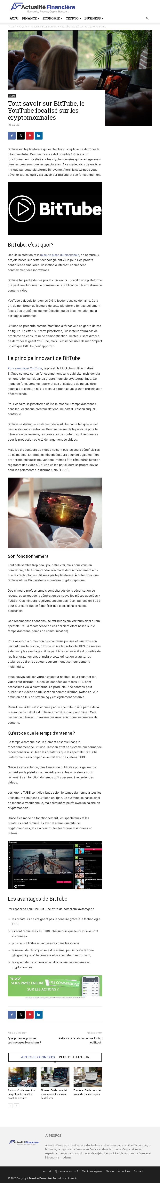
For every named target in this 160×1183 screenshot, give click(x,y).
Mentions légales (92, 1171)
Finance (29, 18)
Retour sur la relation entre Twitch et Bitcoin (80, 1040)
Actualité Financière (40, 1178)
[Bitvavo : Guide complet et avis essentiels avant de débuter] (55, 1077)
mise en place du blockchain (59, 255)
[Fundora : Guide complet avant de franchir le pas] (88, 1077)
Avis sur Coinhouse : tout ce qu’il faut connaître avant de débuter (22, 1094)
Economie (51, 18)
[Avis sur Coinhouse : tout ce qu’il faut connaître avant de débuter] (22, 1077)
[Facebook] (12, 136)
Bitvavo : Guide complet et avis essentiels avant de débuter (54, 1094)
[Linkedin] (39, 136)
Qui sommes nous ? (66, 1171)
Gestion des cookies (118, 1171)
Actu (14, 18)
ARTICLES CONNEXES (38, 1057)
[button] (147, 18)
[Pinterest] (30, 136)
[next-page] (16, 1105)
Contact (138, 1171)
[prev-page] (10, 1105)
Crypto (72, 18)
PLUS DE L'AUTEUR (74, 1057)
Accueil (47, 1171)
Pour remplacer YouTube (25, 368)
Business (92, 18)
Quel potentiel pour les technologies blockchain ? (24, 1040)
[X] (21, 136)
